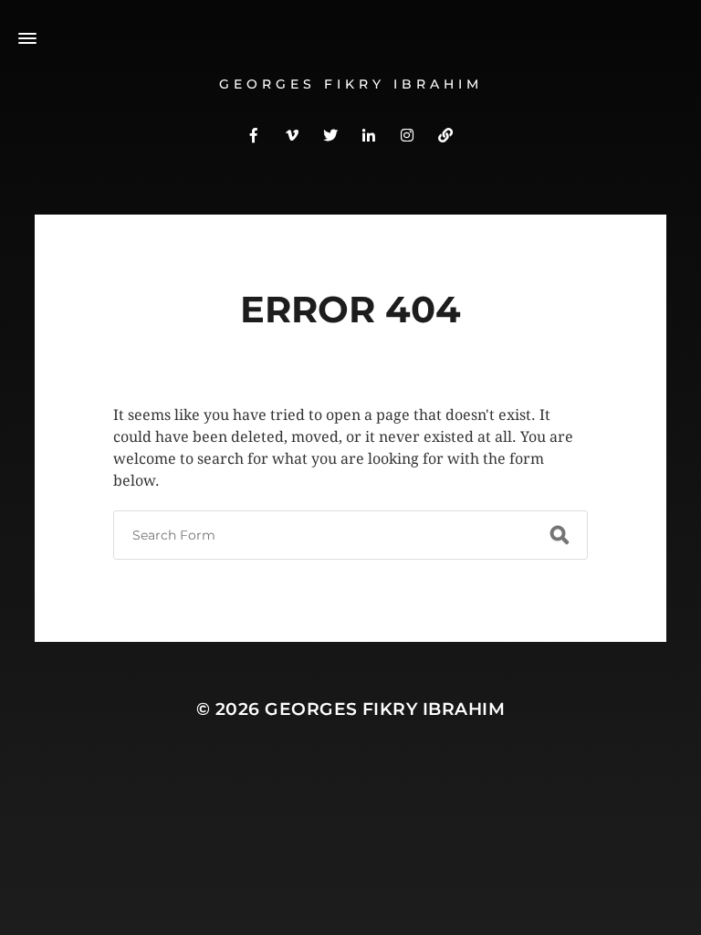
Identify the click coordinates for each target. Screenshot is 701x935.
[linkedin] (368, 134)
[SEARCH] (559, 535)
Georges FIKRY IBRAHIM (351, 84)
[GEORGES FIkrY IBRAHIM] (445, 134)
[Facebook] (253, 134)
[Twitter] (330, 134)
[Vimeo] (292, 134)
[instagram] (407, 134)
